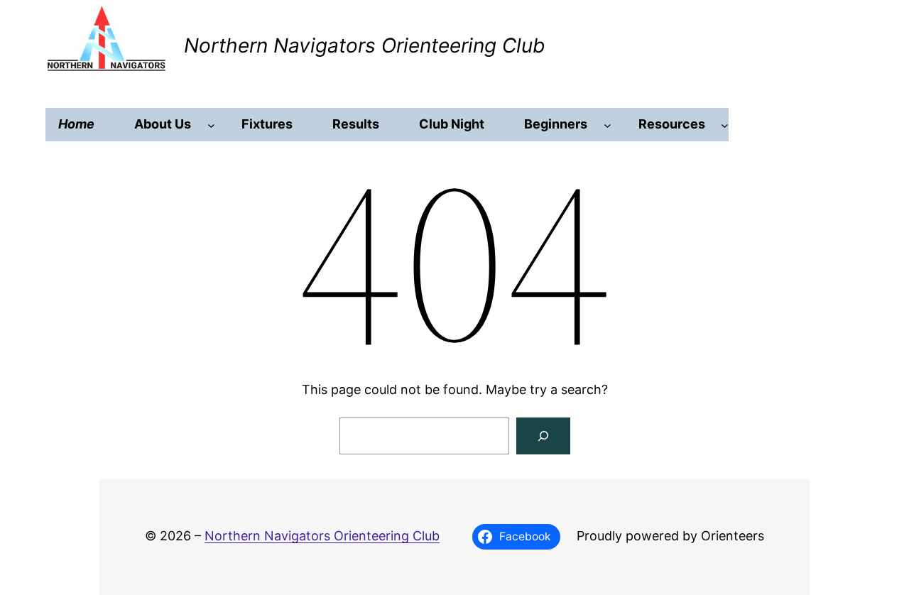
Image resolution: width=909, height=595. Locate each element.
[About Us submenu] (211, 125)
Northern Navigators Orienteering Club (364, 45)
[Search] (543, 435)
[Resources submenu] (725, 125)
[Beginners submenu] (607, 125)
